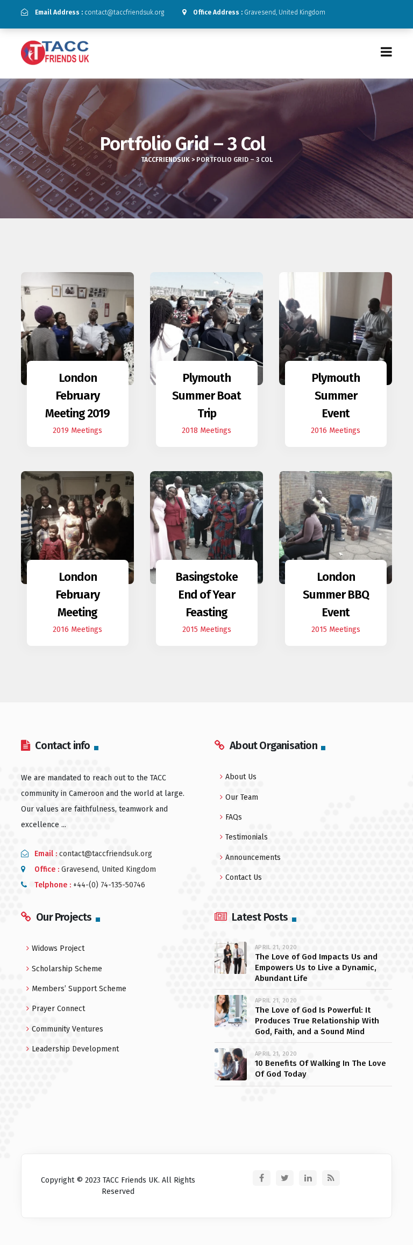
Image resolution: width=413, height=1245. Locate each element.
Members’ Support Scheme (79, 988)
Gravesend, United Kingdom (259, 12)
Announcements (253, 857)
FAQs (233, 817)
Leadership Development (75, 1049)
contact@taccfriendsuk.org (99, 12)
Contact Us (243, 877)
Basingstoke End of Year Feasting (206, 595)
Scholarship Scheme (67, 968)
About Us (241, 776)
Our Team (241, 797)
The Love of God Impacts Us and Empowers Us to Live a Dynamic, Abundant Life (316, 967)
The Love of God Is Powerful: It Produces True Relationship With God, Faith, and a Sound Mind (317, 1020)
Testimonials (246, 837)
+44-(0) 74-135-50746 (109, 885)
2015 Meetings (206, 629)
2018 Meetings (206, 430)
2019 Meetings (77, 430)
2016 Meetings (335, 430)
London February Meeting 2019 (77, 396)
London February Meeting (77, 595)
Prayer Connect (58, 1008)
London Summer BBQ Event (336, 595)
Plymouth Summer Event (335, 396)
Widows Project (58, 948)
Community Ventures (67, 1029)
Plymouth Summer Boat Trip (206, 396)
